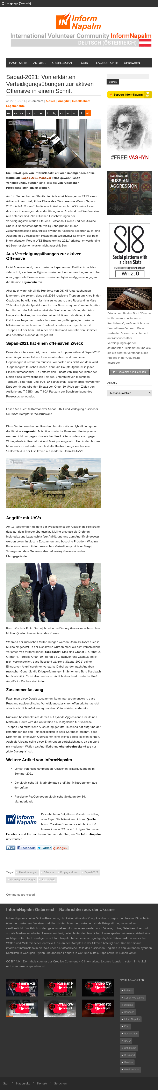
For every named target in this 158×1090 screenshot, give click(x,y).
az (61, 113)
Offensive (49, 872)
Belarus (128, 990)
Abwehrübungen (28, 872)
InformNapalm (91, 834)
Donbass (129, 1012)
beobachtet (52, 651)
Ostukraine (130, 1048)
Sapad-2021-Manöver (36, 177)
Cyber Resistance (134, 997)
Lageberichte (107, 62)
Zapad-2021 (49, 879)
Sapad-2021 (91, 872)
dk (81, 113)
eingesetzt (29, 431)
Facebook (13, 834)
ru (8, 113)
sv (67, 113)
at (87, 113)
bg (55, 113)
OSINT (85, 62)
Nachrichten (131, 1033)
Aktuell (39, 62)
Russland (129, 1055)
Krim (126, 1026)
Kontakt (42, 1083)
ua (28, 113)
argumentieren (32, 282)
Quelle (91, 819)
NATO (127, 1040)
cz (21, 113)
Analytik (64, 101)
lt (47, 113)
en (41, 113)
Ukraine (128, 1062)
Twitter (31, 834)
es (15, 113)
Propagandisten (69, 872)
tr (34, 113)
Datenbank (120, 938)
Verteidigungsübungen (23, 879)
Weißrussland (131, 1069)
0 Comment (35, 101)
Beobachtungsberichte (69, 446)
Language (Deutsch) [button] (18, 3)
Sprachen (132, 62)
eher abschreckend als (75, 746)
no (74, 113)
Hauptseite (18, 62)
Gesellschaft (63, 62)
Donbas (128, 1004)
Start (6, 1083)
